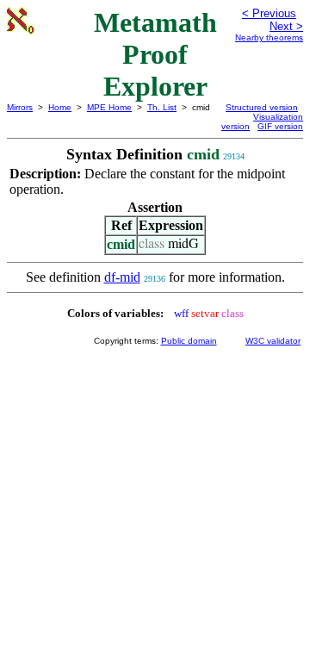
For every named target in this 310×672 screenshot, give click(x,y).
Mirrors (20, 107)
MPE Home (109, 107)
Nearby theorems (269, 37)
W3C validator (273, 340)
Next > (286, 26)
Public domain (189, 340)
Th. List (162, 107)
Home (59, 107)
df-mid (122, 277)
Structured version (262, 107)
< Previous (269, 13)
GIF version (280, 126)
